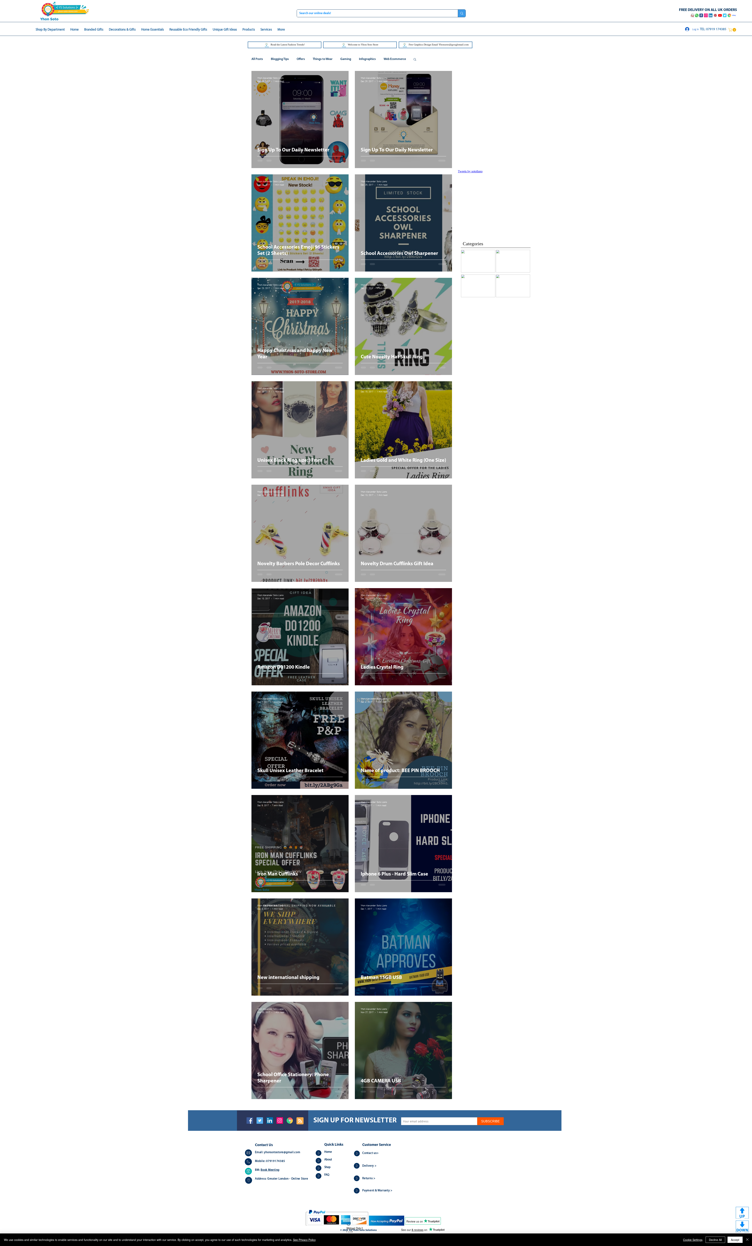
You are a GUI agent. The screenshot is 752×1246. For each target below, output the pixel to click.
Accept (735, 1240)
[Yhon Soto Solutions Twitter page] (725, 15)
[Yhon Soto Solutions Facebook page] (701, 15)
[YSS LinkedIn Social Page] (710, 15)
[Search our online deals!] (461, 13)
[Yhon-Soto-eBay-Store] (734, 15)
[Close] (747, 1240)
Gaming (345, 59)
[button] (732, 30)
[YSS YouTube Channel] (720, 15)
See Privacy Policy (304, 1240)
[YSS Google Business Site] (729, 15)
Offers (301, 59)
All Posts (257, 59)
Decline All (715, 1240)
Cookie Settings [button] (692, 1240)
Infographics (367, 59)
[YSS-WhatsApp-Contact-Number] (697, 15)
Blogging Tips (280, 59)
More (387, 59)
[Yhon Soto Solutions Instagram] (706, 15)
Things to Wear (323, 59)
